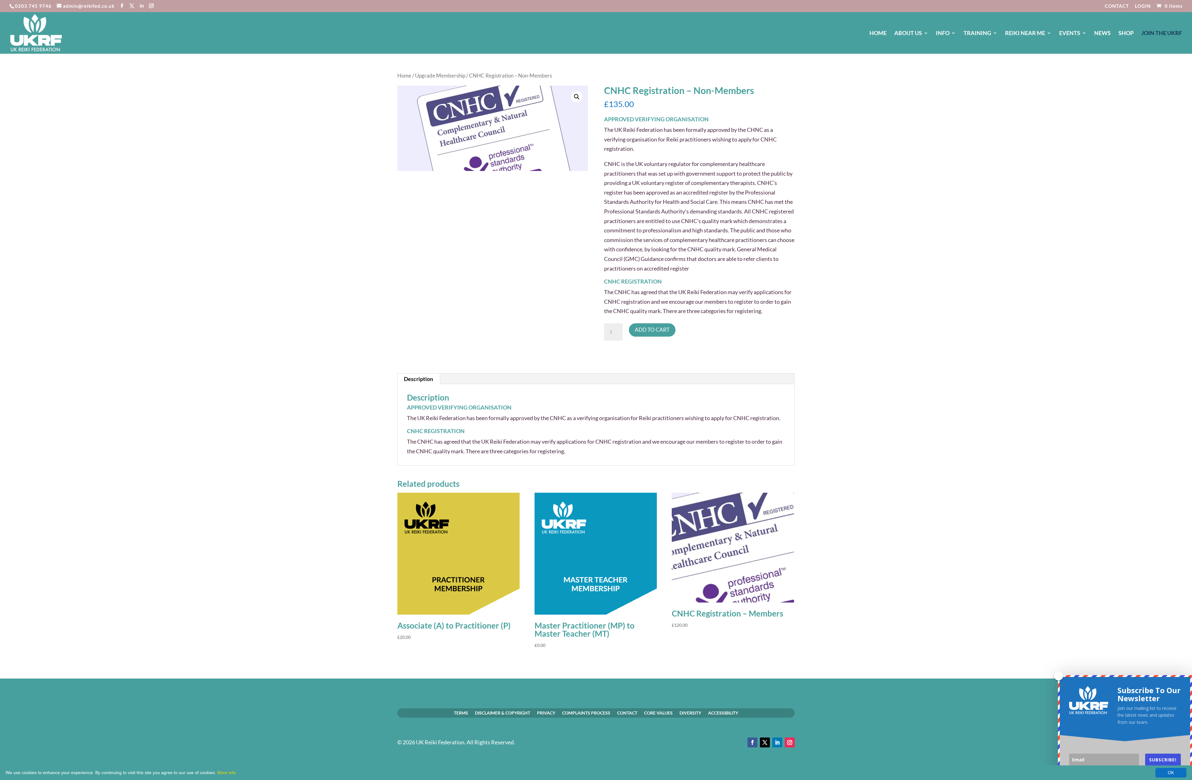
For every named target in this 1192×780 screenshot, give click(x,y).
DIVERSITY (690, 712)
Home (404, 76)
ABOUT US (908, 33)
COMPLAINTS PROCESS (586, 712)
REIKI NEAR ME (1025, 33)
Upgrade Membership (440, 76)
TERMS (461, 712)
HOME (878, 33)
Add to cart (652, 329)
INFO (943, 33)
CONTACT (1117, 6)
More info (226, 772)
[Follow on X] (765, 742)
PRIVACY (546, 712)
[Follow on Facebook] (752, 742)
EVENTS (1069, 33)
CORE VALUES (658, 712)
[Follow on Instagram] (790, 742)
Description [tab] (418, 378)
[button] (576, 96)
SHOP (1126, 33)
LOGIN (1143, 6)
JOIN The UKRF (1161, 33)
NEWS (1102, 33)
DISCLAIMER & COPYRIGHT (502, 712)
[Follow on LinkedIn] (777, 742)
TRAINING (977, 33)
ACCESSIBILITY (723, 712)
